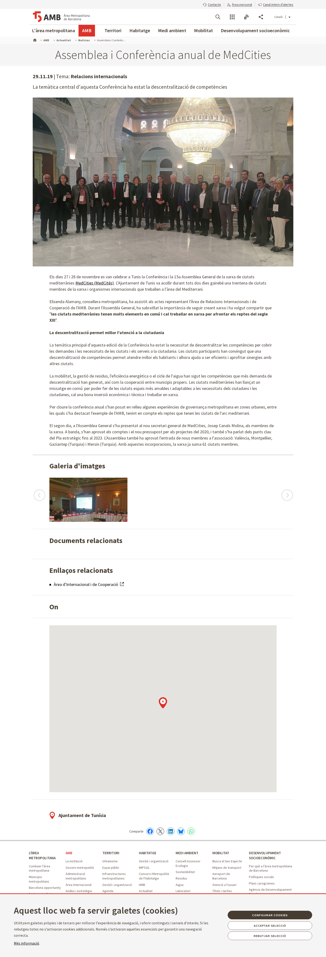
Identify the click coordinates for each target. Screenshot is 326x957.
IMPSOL (144, 867)
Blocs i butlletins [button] (246, 17)
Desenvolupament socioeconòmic (255, 30)
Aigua (180, 885)
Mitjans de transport (226, 867)
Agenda (107, 891)
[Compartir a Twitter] (160, 831)
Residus (181, 878)
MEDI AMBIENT (187, 853)
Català (278, 17)
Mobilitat (203, 30)
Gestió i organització (117, 885)
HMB (142, 885)
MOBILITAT (220, 853)
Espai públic (110, 867)
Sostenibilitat (185, 872)
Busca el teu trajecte (227, 861)
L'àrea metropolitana (53, 30)
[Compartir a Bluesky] (181, 831)
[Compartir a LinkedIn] (170, 831)
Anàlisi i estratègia (79, 891)
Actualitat (145, 891)
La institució (74, 861)
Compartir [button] (261, 17)
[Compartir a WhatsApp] (191, 831)
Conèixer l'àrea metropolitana (39, 868)
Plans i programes (262, 883)
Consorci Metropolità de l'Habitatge (154, 876)
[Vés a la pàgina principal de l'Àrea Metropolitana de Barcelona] (61, 17)
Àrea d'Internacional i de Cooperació (86, 584)
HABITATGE (147, 853)
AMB (86, 30)
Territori (113, 30)
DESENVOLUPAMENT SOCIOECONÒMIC (265, 855)
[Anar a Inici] (34, 39)
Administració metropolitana (76, 876)
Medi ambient (172, 30)
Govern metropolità (80, 867)
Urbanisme (110, 861)
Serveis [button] (232, 17)
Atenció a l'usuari (224, 885)
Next (286, 493)
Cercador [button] (218, 17)
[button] (212, 4)
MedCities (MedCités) (94, 283)
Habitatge (139, 30)
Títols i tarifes (222, 891)
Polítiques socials (261, 877)
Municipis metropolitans (39, 879)
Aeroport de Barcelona (221, 876)
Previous (39, 493)
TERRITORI (110, 853)
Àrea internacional (78, 885)
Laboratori (183, 891)
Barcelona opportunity (45, 887)
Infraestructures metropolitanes (114, 876)
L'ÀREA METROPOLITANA (42, 855)
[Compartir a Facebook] (150, 831)
